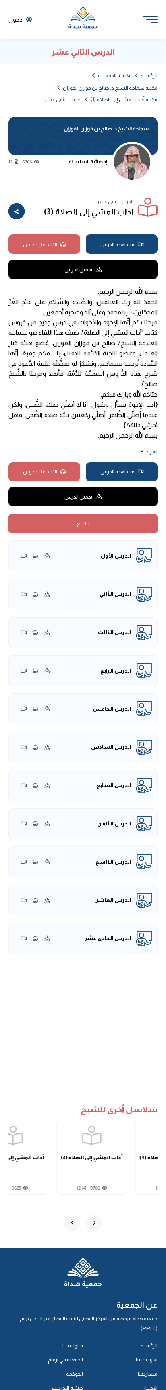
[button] (94, 1223)
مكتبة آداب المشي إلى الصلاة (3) (124, 99)
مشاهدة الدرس (117, 244)
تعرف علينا (147, 1360)
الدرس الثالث (114, 632)
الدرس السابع (113, 785)
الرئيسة (149, 76)
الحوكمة (74, 1374)
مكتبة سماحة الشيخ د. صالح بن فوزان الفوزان (110, 88)
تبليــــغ (83, 523)
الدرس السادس (111, 747)
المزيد (152, 451)
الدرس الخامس (112, 709)
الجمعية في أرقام (65, 1360)
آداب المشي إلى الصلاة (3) (110, 1157)
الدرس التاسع (113, 862)
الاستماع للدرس (40, 244)
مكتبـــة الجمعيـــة (115, 76)
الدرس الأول (116, 556)
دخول (16, 19)
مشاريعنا (148, 1374)
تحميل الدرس (78, 270)
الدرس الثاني (115, 594)
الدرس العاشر (113, 900)
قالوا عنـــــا (72, 1346)
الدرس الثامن (114, 824)
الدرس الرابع (115, 671)
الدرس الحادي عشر (108, 938)
